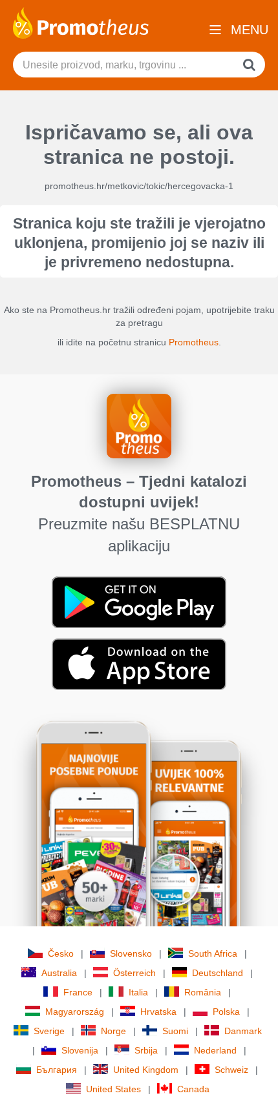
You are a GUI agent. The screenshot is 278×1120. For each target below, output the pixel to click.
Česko (61, 953)
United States (113, 1089)
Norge (113, 1031)
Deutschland (217, 973)
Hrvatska (158, 1011)
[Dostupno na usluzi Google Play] (139, 601)
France (77, 992)
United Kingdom (145, 1069)
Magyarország (74, 1011)
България (56, 1069)
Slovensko (131, 953)
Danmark (243, 1031)
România (202, 992)
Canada (193, 1089)
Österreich (134, 973)
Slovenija (79, 1050)
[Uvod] (81, 22)
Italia (138, 992)
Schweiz (231, 1069)
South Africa (212, 953)
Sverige (49, 1031)
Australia (59, 973)
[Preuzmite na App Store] (139, 663)
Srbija (146, 1050)
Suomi (175, 1031)
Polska (226, 1011)
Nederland (215, 1050)
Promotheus (194, 342)
